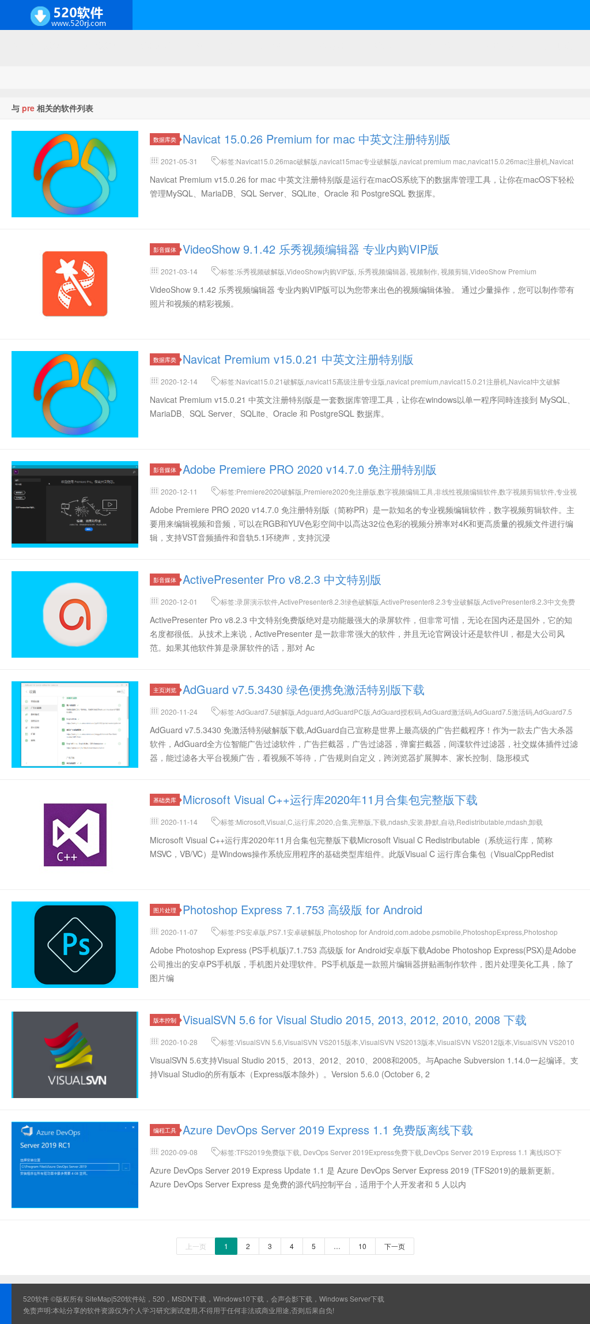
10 (362, 1246)
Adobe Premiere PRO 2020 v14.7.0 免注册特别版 (310, 469)
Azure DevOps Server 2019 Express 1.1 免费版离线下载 (328, 1129)
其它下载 (555, 45)
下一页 (394, 1246)
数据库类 (164, 139)
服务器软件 (216, 45)
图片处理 (164, 910)
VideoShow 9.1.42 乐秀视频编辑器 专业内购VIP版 (311, 248)
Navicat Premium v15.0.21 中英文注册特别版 (298, 358)
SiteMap (98, 1298)
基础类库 (164, 799)
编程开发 (156, 45)
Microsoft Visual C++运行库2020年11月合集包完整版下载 (330, 799)
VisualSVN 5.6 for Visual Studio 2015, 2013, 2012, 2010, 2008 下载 (355, 1019)
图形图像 (499, 45)
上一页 (196, 1246)
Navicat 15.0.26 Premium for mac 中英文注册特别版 (317, 138)
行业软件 (444, 45)
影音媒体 (164, 249)
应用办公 (388, 45)
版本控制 (164, 1020)
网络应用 (276, 45)
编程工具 (164, 1130)
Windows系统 (36, 45)
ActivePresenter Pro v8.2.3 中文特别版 (282, 579)
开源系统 (100, 45)
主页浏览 (164, 689)
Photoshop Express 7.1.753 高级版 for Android (302, 909)
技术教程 (332, 45)
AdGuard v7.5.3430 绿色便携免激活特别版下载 (304, 689)
